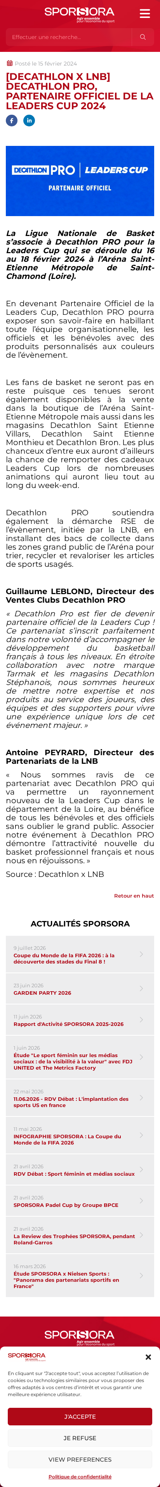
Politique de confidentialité (80, 1477)
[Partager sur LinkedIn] (29, 120)
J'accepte (80, 1416)
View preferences (80, 1459)
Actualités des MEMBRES (110, 56)
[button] (148, 1357)
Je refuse (80, 1438)
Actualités (26, 56)
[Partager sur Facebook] (11, 120)
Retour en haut (134, 896)
